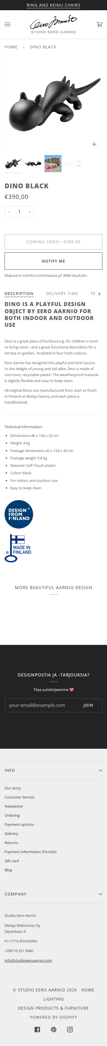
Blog (8, 869)
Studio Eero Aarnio (41, 990)
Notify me (53, 261)
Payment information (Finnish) (30, 851)
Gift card (12, 860)
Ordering (12, 815)
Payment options (19, 824)
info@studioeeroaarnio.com (28, 960)
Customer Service (19, 797)
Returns (11, 842)
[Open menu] (13, 24)
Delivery (11, 833)
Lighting (53, 999)
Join (88, 705)
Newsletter (14, 806)
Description (19, 293)
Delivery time (62, 293)
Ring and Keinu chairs (53, 5)
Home (11, 46)
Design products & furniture (53, 1008)
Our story (13, 788)
